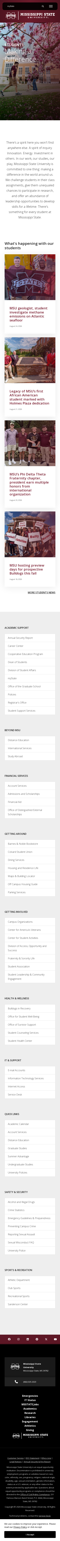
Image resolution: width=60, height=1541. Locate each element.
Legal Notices (16, 1461)
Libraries (30, 1417)
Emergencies (30, 1396)
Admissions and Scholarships (24, 794)
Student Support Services (21, 710)
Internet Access (16, 1086)
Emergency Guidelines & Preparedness (29, 1218)
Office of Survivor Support (22, 1024)
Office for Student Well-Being (23, 1016)
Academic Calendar (18, 1124)
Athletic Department (19, 1280)
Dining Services (16, 860)
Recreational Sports (19, 1296)
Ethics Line (46, 1458)
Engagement (30, 1421)
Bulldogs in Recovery (19, 1008)
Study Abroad (15, 756)
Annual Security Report (20, 638)
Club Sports (14, 1288)
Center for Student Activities (23, 938)
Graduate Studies (17, 1148)
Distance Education (18, 740)
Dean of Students (17, 662)
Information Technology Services (26, 1078)
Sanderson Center (18, 1304)
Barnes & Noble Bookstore (23, 843)
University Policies (17, 1172)
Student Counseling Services (23, 1032)
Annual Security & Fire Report (37, 1461)
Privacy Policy (20, 1527)
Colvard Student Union (20, 852)
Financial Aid (14, 802)
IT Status (30, 1400)
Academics (30, 1408)
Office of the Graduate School (24, 686)
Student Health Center (20, 1040)
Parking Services (17, 892)
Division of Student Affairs (22, 670)
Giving (30, 1430)
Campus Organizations (20, 921)
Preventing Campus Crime (22, 1226)
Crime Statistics (16, 1210)
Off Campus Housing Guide (23, 884)
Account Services (17, 785)
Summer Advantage (18, 1156)
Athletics (30, 1425)
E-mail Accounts (16, 1070)
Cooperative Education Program (25, 654)
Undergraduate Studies (20, 1164)
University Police (17, 1250)
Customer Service (15, 1458)
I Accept (30, 1534)
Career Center (15, 646)
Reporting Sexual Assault (21, 1234)
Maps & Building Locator (21, 876)
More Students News (41, 592)
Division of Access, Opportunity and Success (27, 948)
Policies (12, 694)
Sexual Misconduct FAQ (21, 1242)
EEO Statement (32, 1458)
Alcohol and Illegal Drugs (21, 1202)
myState (12, 6)
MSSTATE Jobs (30, 1404)
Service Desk (15, 1094)
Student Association (19, 966)
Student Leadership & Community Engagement (26, 977)
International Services (20, 748)
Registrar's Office (17, 702)
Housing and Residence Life (23, 868)
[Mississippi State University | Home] (30, 15)
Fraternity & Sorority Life (21, 958)
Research (30, 1413)
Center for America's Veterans (24, 930)
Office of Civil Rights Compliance (35, 1494)
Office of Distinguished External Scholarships (25, 812)
